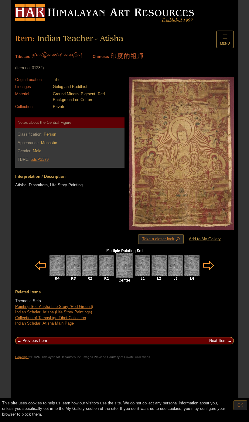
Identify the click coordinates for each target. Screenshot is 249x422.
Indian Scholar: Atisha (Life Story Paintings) (53, 312)
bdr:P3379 (40, 159)
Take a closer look (161, 239)
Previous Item (34, 340)
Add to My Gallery (205, 239)
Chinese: (101, 56)
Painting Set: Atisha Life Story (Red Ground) (54, 306)
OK (240, 405)
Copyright (22, 357)
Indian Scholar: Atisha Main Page (44, 323)
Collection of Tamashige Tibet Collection (50, 318)
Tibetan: (22, 56)
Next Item (218, 340)
